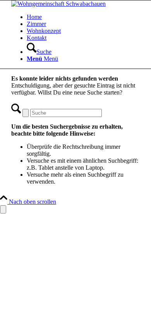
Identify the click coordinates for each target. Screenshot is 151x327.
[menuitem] (83, 17)
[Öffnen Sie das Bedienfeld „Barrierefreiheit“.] (3, 209)
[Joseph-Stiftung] (58, 3)
